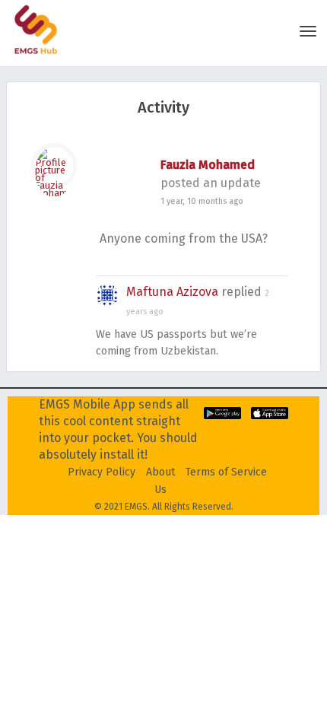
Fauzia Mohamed (207, 164)
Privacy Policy (101, 472)
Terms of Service (226, 472)
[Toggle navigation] (308, 31)
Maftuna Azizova (172, 292)
